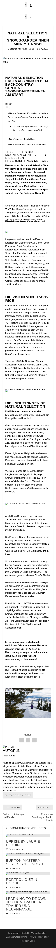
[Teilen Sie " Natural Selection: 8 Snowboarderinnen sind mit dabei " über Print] (34, 740)
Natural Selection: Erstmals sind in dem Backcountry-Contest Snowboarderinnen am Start (28, 117)
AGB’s (33, 937)
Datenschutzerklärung (16, 937)
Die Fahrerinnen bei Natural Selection (27, 144)
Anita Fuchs (28, 49)
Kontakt (25, 933)
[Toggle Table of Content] (7, 108)
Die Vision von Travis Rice (22, 139)
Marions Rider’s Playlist (38, 575)
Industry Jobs (28, 941)
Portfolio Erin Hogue (21, 881)
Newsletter (43, 937)
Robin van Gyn (40, 582)
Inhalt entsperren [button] (13, 221)
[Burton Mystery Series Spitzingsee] (28, 854)
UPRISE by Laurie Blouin (23, 843)
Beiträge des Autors (18, 795)
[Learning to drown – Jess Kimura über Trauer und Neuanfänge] (28, 892)
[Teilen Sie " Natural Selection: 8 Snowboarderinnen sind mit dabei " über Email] (28, 740)
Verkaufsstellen (38, 933)
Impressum (13, 933)
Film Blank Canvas (15, 463)
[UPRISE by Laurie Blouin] (28, 835)
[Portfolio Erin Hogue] (28, 873)
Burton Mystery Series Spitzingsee (25, 862)
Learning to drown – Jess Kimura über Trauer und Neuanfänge (28, 904)
